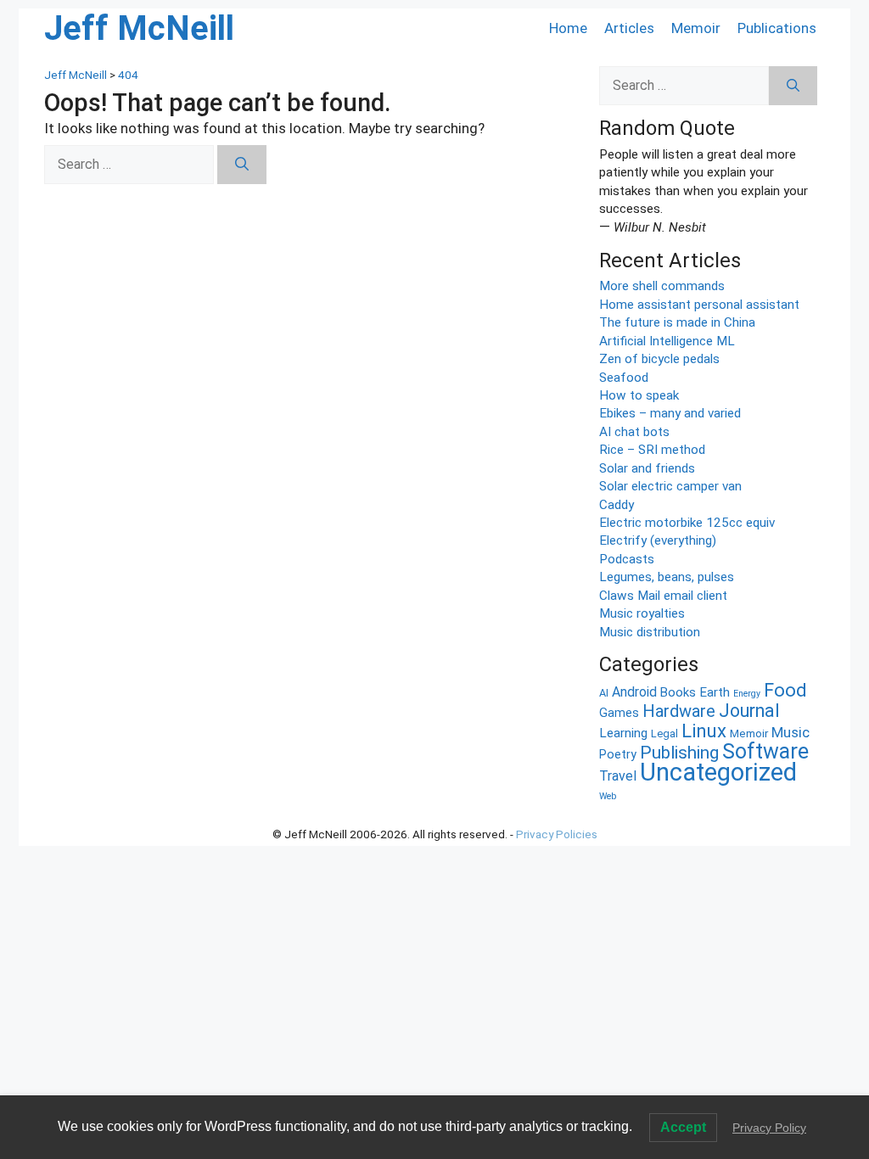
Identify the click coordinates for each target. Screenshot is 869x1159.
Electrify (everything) (657, 540)
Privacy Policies (556, 834)
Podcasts (626, 559)
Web (607, 796)
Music (790, 732)
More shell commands (662, 286)
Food (785, 690)
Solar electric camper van (670, 486)
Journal (749, 710)
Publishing (679, 752)
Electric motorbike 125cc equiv (687, 522)
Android (634, 692)
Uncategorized (718, 772)
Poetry (617, 754)
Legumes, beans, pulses (666, 577)
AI (603, 692)
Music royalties (642, 613)
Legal (664, 733)
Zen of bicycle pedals (659, 359)
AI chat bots (634, 432)
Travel (617, 776)
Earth (714, 692)
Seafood (623, 377)
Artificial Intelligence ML (667, 341)
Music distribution (649, 632)
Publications (776, 28)
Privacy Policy (769, 1127)
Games (619, 713)
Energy (746, 693)
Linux (703, 730)
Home (568, 28)
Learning (623, 733)
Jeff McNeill (139, 28)
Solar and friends (647, 468)
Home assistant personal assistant (699, 304)
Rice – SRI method (652, 449)
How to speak (639, 395)
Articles (629, 28)
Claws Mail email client (663, 595)
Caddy (616, 504)
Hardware (678, 711)
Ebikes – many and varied (670, 413)
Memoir (695, 28)
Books (678, 692)
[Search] (241, 164)
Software (765, 751)
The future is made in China (677, 322)
